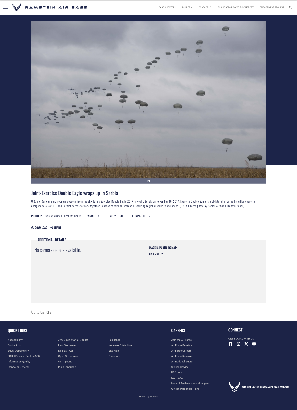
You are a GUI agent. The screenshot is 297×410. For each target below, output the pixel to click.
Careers (178, 330)
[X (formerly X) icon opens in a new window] (246, 344)
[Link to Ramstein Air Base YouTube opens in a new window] (254, 344)
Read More (154, 254)
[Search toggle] (291, 7)
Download (40, 228)
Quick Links (17, 330)
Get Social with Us (241, 338)
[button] (5, 7)
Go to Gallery (41, 311)
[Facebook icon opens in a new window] (230, 344)
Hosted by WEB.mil (148, 396)
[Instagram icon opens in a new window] (238, 344)
